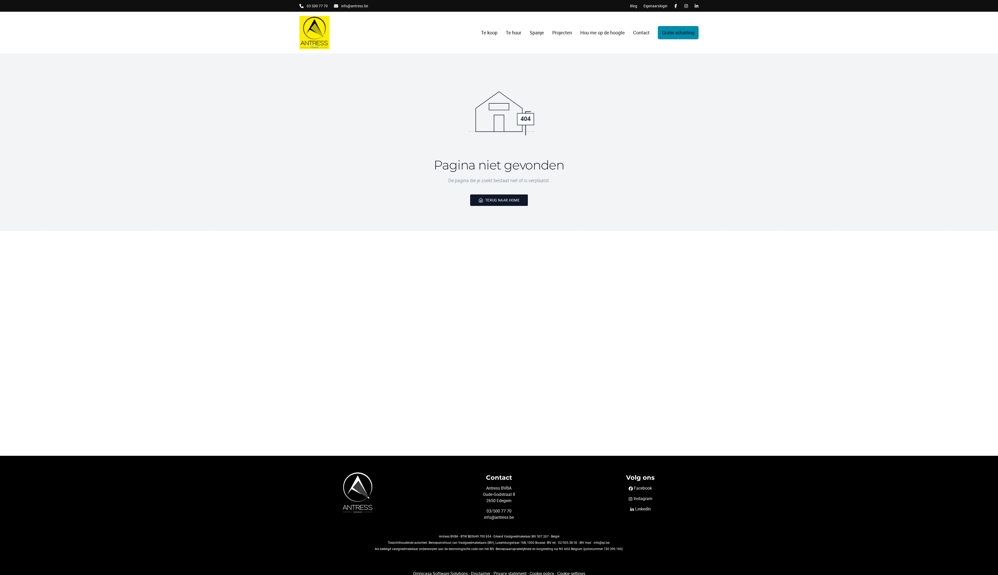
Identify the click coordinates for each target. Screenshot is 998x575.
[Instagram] (686, 6)
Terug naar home (502, 200)
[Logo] (332, 32)
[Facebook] (676, 6)
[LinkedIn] (696, 6)
